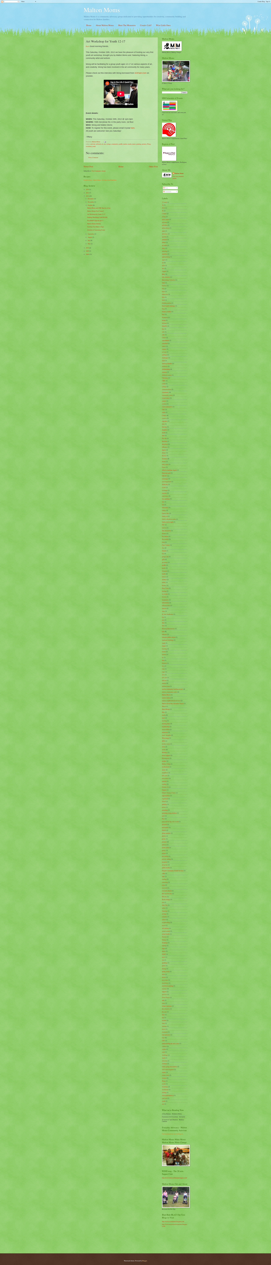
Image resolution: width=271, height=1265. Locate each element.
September (91, 234)
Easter (164, 467)
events (164, 487)
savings (164, 914)
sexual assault (166, 931)
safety (163, 908)
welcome (164, 1061)
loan (163, 669)
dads (163, 424)
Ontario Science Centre (169, 793)
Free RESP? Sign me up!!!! (95, 220)
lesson (164, 652)
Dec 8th (164, 438)
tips (163, 1018)
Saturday (164, 911)
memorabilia (165, 729)
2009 (87, 251)
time (163, 1015)
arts (105, 144)
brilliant (164, 323)
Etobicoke (165, 484)
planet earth (165, 848)
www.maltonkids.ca (168, 1095)
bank (163, 283)
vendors (164, 1046)
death (163, 433)
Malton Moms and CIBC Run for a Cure (99, 208)
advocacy (164, 234)
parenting (165, 810)
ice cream (165, 594)
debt (163, 435)
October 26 (165, 787)
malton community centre (169, 692)
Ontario (164, 790)
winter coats (165, 1075)
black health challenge (168, 306)
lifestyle (164, 663)
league (164, 646)
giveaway (165, 562)
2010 (87, 248)
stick (163, 974)
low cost (164, 678)
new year (164, 775)
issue (163, 611)
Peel (163, 819)
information (165, 603)
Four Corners (166, 545)
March (164, 706)
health (164, 574)
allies (163, 248)
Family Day (165, 513)
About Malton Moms (105, 25)
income (164, 597)
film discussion (166, 531)
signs (163, 948)
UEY (163, 1041)
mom (163, 747)
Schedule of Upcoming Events (96, 230)
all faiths (164, 245)
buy (163, 329)
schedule (164, 917)
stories (164, 977)
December (91, 199)
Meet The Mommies (127, 25)
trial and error (166, 1035)
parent (164, 807)
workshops (165, 1090)
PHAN (164, 830)
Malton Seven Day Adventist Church (173, 703)
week (163, 1058)
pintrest (164, 845)
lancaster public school (168, 637)
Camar (164, 338)
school (164, 920)
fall (163, 505)
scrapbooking (166, 922)
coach (163, 384)
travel (163, 1029)
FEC (163, 525)
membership (165, 727)
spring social (165, 971)
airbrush (98, 144)
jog (163, 617)
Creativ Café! (146, 25)
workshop (89, 146)
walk (163, 1052)
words (164, 1084)
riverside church (166, 891)
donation (164, 459)
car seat (164, 352)
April (163, 260)
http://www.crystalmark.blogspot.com (173, 1221)
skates (163, 951)
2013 (87, 193)
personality (165, 827)
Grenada (164, 571)
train (163, 1023)
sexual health (166, 934)
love (163, 675)
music (134, 144)
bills (163, 297)
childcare (164, 366)
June (163, 626)
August (90, 237)
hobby (164, 582)
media (130, 144)
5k (162, 211)
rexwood (164, 888)
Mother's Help (166, 764)
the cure (164, 1012)
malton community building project (172, 689)
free (163, 548)
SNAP (164, 954)
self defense (165, 928)
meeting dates (166, 724)
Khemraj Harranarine (168, 629)
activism (92, 144)
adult (163, 231)
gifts (163, 559)
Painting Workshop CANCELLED (97, 217)
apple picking (166, 257)
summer (164, 989)
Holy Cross (165, 588)
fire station (165, 536)
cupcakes (164, 421)
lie (162, 657)
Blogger (144, 1261)
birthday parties (166, 303)
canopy (164, 349)
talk (163, 1000)
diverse (164, 456)
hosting (164, 591)
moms (164, 750)
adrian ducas (165, 228)
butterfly (164, 326)
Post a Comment (93, 157)
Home (88, 25)
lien (163, 660)
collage (108, 144)
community (114, 144)
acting (164, 217)
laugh (163, 643)
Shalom (164, 937)
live (163, 666)
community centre (167, 395)
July (89, 240)
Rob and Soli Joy (167, 894)
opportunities (166, 796)
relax (163, 885)
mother (164, 761)
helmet (164, 577)
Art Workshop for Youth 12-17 (96, 214)
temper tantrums (167, 1006)
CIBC (163, 381)
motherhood (165, 767)
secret (163, 925)
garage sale (165, 557)
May (89, 244)
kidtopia (164, 634)
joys (163, 620)
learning (164, 649)
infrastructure (166, 605)
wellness (164, 1064)
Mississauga (165, 738)
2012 (87, 196)
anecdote (164, 254)
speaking (164, 963)
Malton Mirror (166, 695)
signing (164, 945)
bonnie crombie (166, 312)
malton (125, 144)
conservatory (166, 398)
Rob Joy (164, 897)
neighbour (165, 773)
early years (165, 464)
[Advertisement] (171, 1239)
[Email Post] (104, 142)
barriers (164, 286)
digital (164, 450)
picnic (164, 839)
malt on (164, 680)
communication (166, 389)
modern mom (166, 744)
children (164, 372)
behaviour (165, 294)
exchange (164, 490)
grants (164, 568)
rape (163, 876)
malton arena (166, 686)
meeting (164, 721)
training (164, 1026)
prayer (164, 853)
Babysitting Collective (168, 280)
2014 (87, 189)
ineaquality (165, 600)
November (91, 202)
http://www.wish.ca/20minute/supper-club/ (174, 1178)
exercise (164, 493)
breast (163, 320)
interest (164, 608)
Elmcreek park (166, 473)
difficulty (164, 447)
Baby (163, 274)
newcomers (165, 778)
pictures (144, 144)
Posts (166, 188)
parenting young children (169, 813)
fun (163, 554)
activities (164, 225)
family (164, 510)
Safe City (164, 905)
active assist (165, 219)
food (163, 542)
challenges (165, 358)
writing (164, 1092)
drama (164, 461)
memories (165, 732)
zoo (163, 1104)
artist (163, 265)
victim (164, 1049)
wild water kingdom (168, 1069)
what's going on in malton (169, 1067)
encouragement (166, 482)
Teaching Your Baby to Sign (95, 227)
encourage (165, 479)
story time (165, 980)
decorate (164, 441)
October (90, 205)
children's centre (166, 375)
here (133, 128)
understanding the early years (170, 1043)
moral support (166, 755)
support (164, 992)
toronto (164, 1020)
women (164, 1078)
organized (165, 799)
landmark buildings (167, 640)
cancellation (165, 340)
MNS (163, 741)
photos (164, 836)
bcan (163, 291)
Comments (168, 192)
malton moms (166, 698)
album (164, 242)
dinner (164, 453)
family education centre (169, 519)
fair (163, 502)
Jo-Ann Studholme (167, 614)
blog (163, 309)
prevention (165, 856)
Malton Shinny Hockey (94, 224)
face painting (166, 499)
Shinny (164, 940)
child (163, 361)
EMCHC (164, 476)
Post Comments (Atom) (99, 171)
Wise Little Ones (163, 25)
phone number (166, 833)
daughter (164, 430)
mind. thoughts (166, 735)
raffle (163, 873)
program (164, 862)
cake (163, 335)
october (164, 784)
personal (164, 824)
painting (138, 144)
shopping (164, 943)
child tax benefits (167, 363)
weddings (165, 1055)
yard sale (164, 1098)
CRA (163, 410)
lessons (164, 654)
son (163, 960)
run (163, 902)
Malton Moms (102, 10)
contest (164, 401)
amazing (164, 251)
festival (164, 528)
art (102, 144)
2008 (87, 254)
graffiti (121, 144)
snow (163, 957)
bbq (163, 289)
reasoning (165, 882)
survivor (164, 994)
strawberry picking (167, 986)
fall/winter (165, 508)
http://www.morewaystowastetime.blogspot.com (174, 1225)
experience (165, 496)
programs (165, 865)
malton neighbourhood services (171, 701)
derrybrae (165, 444)
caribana (164, 355)
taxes (163, 1003)
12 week (164, 202)
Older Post (153, 166)
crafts (163, 412)
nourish (164, 781)
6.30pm (164, 214)
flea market (165, 539)
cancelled (164, 343)
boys (163, 314)
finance (164, 533)
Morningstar (165, 758)
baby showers (166, 277)
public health (166, 868)
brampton (165, 317)
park (163, 816)
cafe (163, 332)
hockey (164, 585)
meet (163, 718)
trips (163, 1038)
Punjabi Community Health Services (172, 871)
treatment (165, 1032)
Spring (164, 969)
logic (163, 672)
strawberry (165, 983)
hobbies (164, 580)
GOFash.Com (140, 73)
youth (94, 146)
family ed (165, 516)
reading (164, 879)
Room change (166, 899)
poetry (164, 850)
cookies (164, 404)
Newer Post (88, 166)
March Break (166, 709)
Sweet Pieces (166, 997)
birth (163, 300)
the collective (166, 1009)
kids (163, 631)
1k (162, 205)
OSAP (164, 801)
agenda (164, 237)
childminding (166, 369)
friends (164, 551)
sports (163, 966)
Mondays (164, 752)
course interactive (167, 407)
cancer (164, 346)
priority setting (166, 859)
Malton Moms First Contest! (95, 211)
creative (164, 418)
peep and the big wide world (170, 822)
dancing (164, 427)
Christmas (165, 378)
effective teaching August (169, 470)
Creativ (164, 415)
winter (164, 1072)
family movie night (167, 522)
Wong (149, 144)
